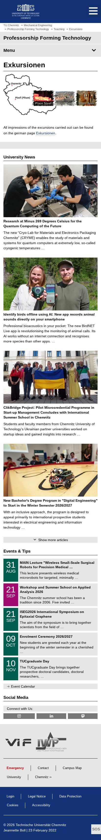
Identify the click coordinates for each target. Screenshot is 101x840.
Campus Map (72, 768)
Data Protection (70, 796)
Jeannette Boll (14, 830)
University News (19, 157)
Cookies (12, 805)
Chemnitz (42, 777)
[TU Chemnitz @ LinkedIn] (51, 716)
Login (10, 796)
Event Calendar (23, 686)
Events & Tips (16, 551)
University (14, 777)
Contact (43, 768)
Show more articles (53, 540)
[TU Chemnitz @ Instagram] (19, 716)
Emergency (15, 768)
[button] (88, 11)
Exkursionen (45, 133)
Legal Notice (37, 796)
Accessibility (41, 805)
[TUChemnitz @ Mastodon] (83, 716)
